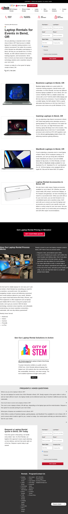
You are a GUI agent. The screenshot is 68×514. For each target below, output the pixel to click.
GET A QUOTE (32, 5)
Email (43, 32)
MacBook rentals (50, 163)
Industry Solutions (54, 10)
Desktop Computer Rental (23, 479)
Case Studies (32, 480)
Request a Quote (57, 504)
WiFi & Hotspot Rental (23, 509)
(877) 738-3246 (22, 5)
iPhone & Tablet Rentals (26, 10)
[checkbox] (42, 53)
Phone (55, 32)
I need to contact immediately (50, 54)
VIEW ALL (34, 377)
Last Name (56, 24)
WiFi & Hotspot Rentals (13, 10)
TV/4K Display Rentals (23, 497)
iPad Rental (24, 486)
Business (46, 46)
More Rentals (46, 10)
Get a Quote (32, 477)
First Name (45, 24)
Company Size (56, 39)
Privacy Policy (32, 495)
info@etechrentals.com (41, 482)
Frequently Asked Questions (31, 486)
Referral (31, 489)
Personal (46, 50)
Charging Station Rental (23, 502)
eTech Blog (31, 482)
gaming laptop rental (51, 134)
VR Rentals (24, 506)
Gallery (30, 478)
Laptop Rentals (37, 10)
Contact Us (64, 10)
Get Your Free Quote (34, 234)
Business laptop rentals (43, 86)
